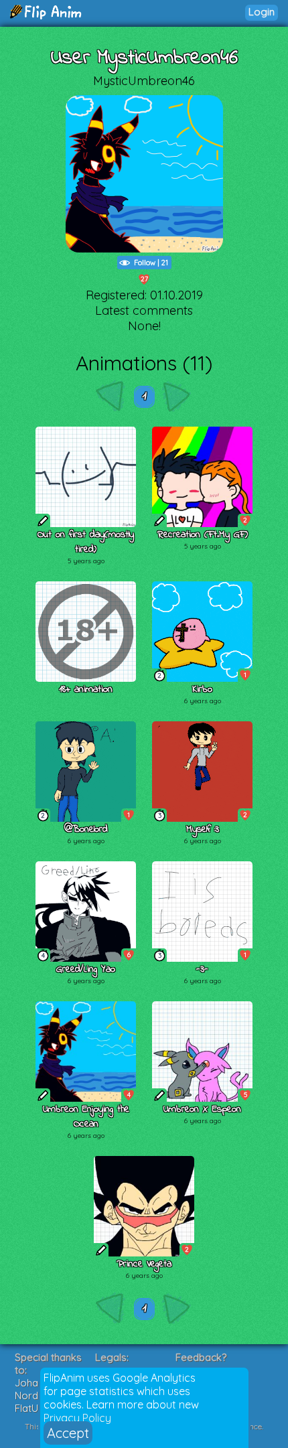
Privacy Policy (77, 1418)
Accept (68, 1433)
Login (261, 11)
